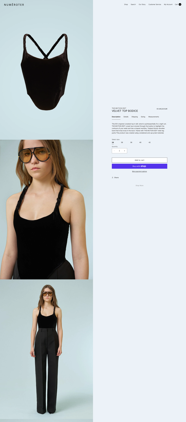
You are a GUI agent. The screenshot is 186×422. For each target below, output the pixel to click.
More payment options (139, 171)
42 (150, 142)
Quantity (115, 146)
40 (140, 142)
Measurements (153, 117)
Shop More (139, 185)
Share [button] (116, 177)
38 (131, 142)
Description (116, 117)
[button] (178, 4)
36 (122, 142)
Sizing (143, 117)
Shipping (135, 117)
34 (113, 142)
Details (126, 117)
